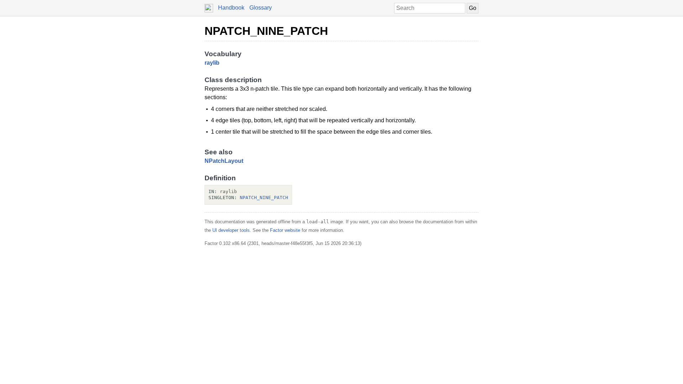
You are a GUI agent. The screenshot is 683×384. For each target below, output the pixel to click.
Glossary (260, 8)
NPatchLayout (224, 161)
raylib (212, 63)
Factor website (285, 230)
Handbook (231, 8)
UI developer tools (231, 230)
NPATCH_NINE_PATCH (266, 31)
